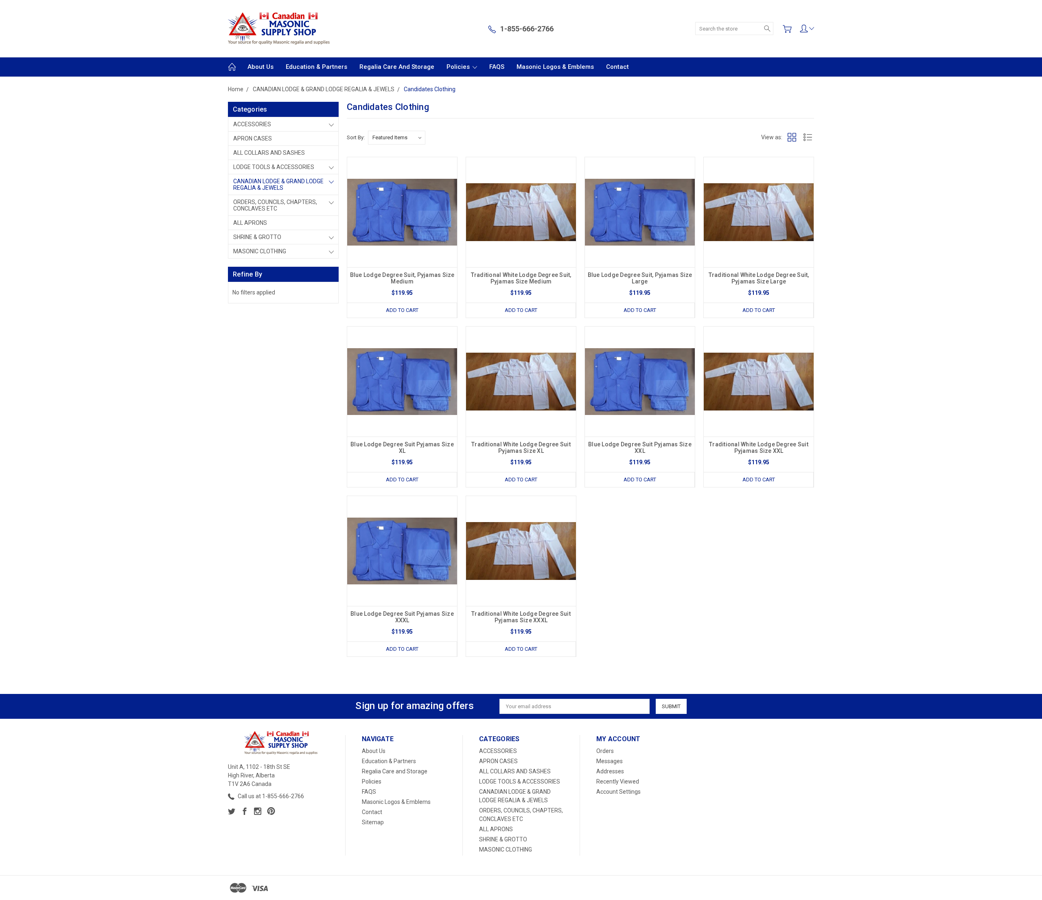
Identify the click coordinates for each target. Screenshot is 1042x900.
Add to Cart (402, 310)
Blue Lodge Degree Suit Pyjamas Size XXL (640, 447)
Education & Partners (316, 66)
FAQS (496, 66)
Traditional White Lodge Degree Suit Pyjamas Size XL (521, 447)
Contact (617, 66)
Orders (605, 751)
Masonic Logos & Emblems (555, 66)
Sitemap (373, 822)
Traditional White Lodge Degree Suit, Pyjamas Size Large (759, 278)
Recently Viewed (617, 781)
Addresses (610, 771)
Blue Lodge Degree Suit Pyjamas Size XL (402, 447)
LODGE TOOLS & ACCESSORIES (273, 167)
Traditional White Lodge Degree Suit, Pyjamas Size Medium (521, 278)
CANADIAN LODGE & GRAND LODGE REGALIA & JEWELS (278, 184)
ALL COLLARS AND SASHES (269, 152)
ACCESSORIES (252, 124)
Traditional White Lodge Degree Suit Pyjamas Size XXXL (521, 616)
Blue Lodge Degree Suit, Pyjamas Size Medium (402, 278)
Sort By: (356, 137)
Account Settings (618, 791)
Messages (609, 761)
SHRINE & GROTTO (257, 237)
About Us (260, 66)
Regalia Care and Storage (396, 66)
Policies (459, 66)
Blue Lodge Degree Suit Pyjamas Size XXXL (402, 616)
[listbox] (396, 138)
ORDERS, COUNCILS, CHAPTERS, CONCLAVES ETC (275, 205)
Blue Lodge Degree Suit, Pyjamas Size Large (640, 278)
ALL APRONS (250, 223)
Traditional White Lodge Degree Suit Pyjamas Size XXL (758, 447)
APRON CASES (252, 138)
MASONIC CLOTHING (259, 251)
